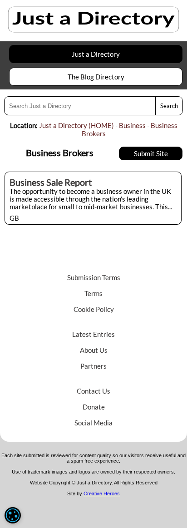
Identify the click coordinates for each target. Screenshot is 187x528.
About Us (94, 350)
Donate (94, 407)
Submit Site (151, 153)
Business (132, 125)
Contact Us (93, 391)
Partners (93, 366)
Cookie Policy (94, 309)
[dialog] (13, 515)
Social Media (93, 423)
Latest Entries (93, 334)
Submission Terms (93, 277)
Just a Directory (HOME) (76, 125)
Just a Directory (96, 54)
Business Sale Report (51, 182)
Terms (93, 293)
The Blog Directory (96, 77)
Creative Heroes (102, 493)
